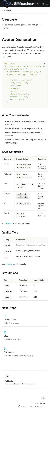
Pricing (9, 264)
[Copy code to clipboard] (45, 63)
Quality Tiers (10, 232)
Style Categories (12, 151)
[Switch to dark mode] (38, 4)
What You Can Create (15, 115)
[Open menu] (47, 4)
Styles (8, 223)
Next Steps (9, 307)
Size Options (10, 273)
